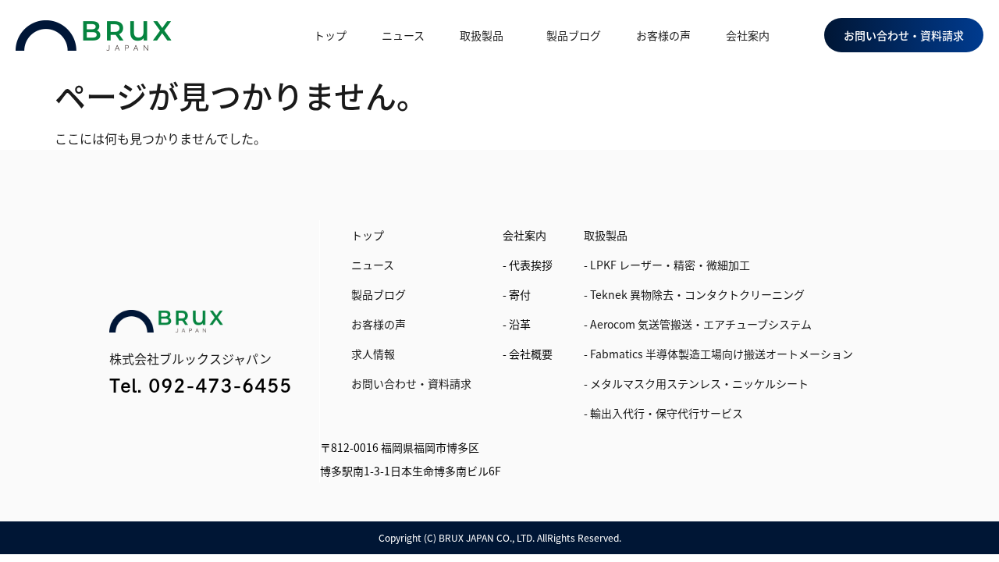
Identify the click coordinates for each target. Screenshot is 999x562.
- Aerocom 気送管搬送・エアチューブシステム (698, 324)
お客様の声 (663, 35)
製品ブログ (573, 35)
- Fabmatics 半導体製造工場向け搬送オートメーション (718, 353)
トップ (330, 35)
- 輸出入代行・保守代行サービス (663, 413)
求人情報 (373, 353)
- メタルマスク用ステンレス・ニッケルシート (696, 383)
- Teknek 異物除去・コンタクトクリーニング (694, 294)
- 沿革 (517, 324)
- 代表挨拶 (528, 264)
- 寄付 (517, 294)
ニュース (403, 35)
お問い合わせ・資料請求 (411, 383)
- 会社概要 (528, 353)
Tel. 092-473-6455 (200, 385)
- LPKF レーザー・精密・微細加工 (667, 264)
